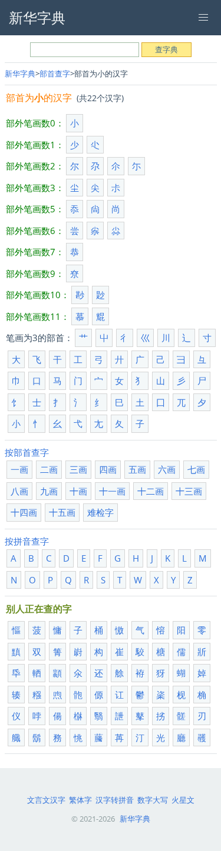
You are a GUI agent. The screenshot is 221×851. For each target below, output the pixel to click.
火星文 (182, 800)
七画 (196, 469)
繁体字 (80, 800)
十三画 (189, 491)
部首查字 (54, 73)
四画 (108, 469)
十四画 (24, 512)
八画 (19, 491)
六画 (167, 469)
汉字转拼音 (114, 800)
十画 (78, 491)
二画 (49, 469)
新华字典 (20, 73)
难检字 (100, 512)
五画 (137, 469)
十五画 (62, 512)
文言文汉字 (46, 800)
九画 (49, 491)
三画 (78, 469)
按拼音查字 (27, 541)
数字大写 (152, 800)
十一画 (112, 491)
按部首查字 (27, 452)
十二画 (150, 491)
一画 (19, 469)
